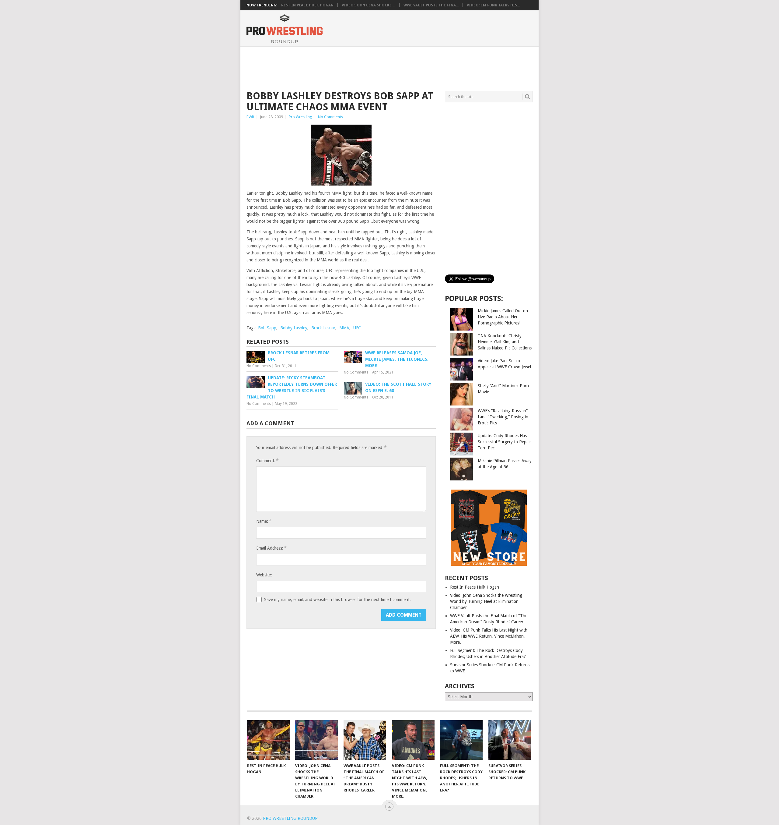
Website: (264, 574)
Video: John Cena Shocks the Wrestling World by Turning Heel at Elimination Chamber (486, 601)
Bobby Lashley (293, 327)
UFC (357, 327)
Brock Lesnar (323, 327)
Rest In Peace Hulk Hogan (307, 5)
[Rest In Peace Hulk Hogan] (268, 740)
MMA (344, 327)
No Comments (330, 117)
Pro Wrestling (300, 117)
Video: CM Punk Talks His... (493, 5)
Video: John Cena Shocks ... (368, 5)
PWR (250, 117)
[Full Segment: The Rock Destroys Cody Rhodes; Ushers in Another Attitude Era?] (461, 740)
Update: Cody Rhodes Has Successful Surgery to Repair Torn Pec (504, 441)
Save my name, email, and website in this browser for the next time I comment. (337, 599)
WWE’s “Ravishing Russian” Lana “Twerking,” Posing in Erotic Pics (503, 416)
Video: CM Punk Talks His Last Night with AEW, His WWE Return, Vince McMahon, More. (488, 636)
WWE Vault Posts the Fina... (431, 5)
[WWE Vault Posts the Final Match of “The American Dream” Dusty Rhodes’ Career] (365, 740)
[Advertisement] (389, 67)
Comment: (267, 460)
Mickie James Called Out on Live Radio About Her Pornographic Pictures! (503, 316)
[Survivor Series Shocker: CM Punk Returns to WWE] (509, 740)
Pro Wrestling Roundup (290, 818)
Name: (263, 521)
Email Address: (271, 548)
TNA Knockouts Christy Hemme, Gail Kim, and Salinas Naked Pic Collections (505, 341)
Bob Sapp (267, 327)
